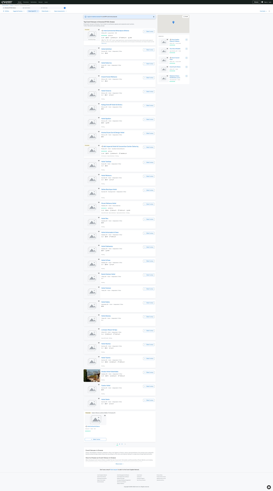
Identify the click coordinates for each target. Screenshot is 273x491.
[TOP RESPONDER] (102, 31)
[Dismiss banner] (154, 17)
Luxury (46, 2)
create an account (96, 16)
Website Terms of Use (161, 478)
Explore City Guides (101, 480)
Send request (114, 469)
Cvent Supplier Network (102, 475)
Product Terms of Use (161, 476)
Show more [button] (119, 464)
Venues (19, 2)
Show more (104, 43)
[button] (34, 8)
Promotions (26, 2)
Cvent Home (139, 475)
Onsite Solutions (100, 481)
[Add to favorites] (99, 30)
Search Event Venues (101, 476)
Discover (41, 2)
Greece (11, 5)
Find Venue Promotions (102, 478)
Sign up (266, 2)
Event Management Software (123, 475)
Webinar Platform (120, 483)
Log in (270, 2)
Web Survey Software (121, 481)
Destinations (34, 2)
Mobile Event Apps (120, 478)
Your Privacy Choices (141, 480)
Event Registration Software (123, 476)
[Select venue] (186, 39)
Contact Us (139, 476)
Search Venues (5, 5)
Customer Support (140, 478)
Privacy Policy (159, 475)
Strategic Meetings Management (124, 480)
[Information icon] (269, 11)
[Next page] (125, 444)
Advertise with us (160, 480)
